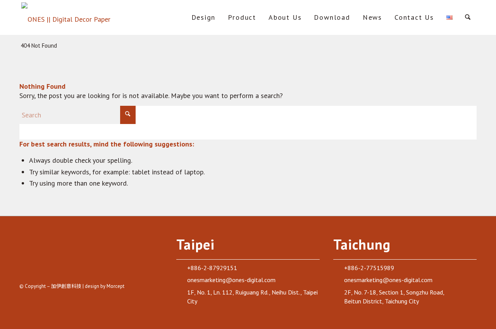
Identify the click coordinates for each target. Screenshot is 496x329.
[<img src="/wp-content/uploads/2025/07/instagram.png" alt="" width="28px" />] (44, 267)
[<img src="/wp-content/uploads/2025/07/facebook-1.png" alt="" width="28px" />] (26, 267)
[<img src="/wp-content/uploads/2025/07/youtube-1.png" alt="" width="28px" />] (62, 267)
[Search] (468, 17)
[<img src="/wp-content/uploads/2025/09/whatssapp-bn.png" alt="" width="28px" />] (98, 267)
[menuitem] (203, 17)
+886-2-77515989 (369, 268)
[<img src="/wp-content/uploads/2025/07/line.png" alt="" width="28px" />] (80, 267)
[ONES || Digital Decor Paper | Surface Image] (66, 17)
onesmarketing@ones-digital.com (231, 280)
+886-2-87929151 (212, 268)
